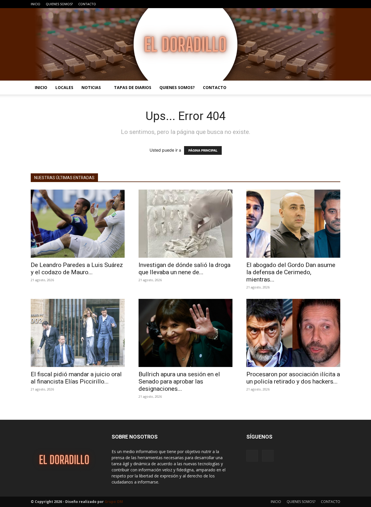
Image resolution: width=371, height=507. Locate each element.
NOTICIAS (91, 87)
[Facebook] (326, 4)
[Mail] (336, 4)
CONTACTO (87, 4)
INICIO (35, 4)
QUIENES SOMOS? (59, 4)
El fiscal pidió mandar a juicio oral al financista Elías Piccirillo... (76, 378)
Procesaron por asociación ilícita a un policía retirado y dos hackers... (293, 378)
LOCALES (64, 87)
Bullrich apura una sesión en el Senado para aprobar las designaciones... (179, 381)
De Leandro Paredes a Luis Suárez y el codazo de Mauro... (77, 268)
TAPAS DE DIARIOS (132, 87)
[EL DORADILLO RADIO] (185, 44)
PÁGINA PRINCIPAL (202, 150)
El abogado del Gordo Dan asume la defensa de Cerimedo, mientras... (290, 272)
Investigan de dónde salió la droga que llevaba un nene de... (184, 268)
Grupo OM (114, 501)
